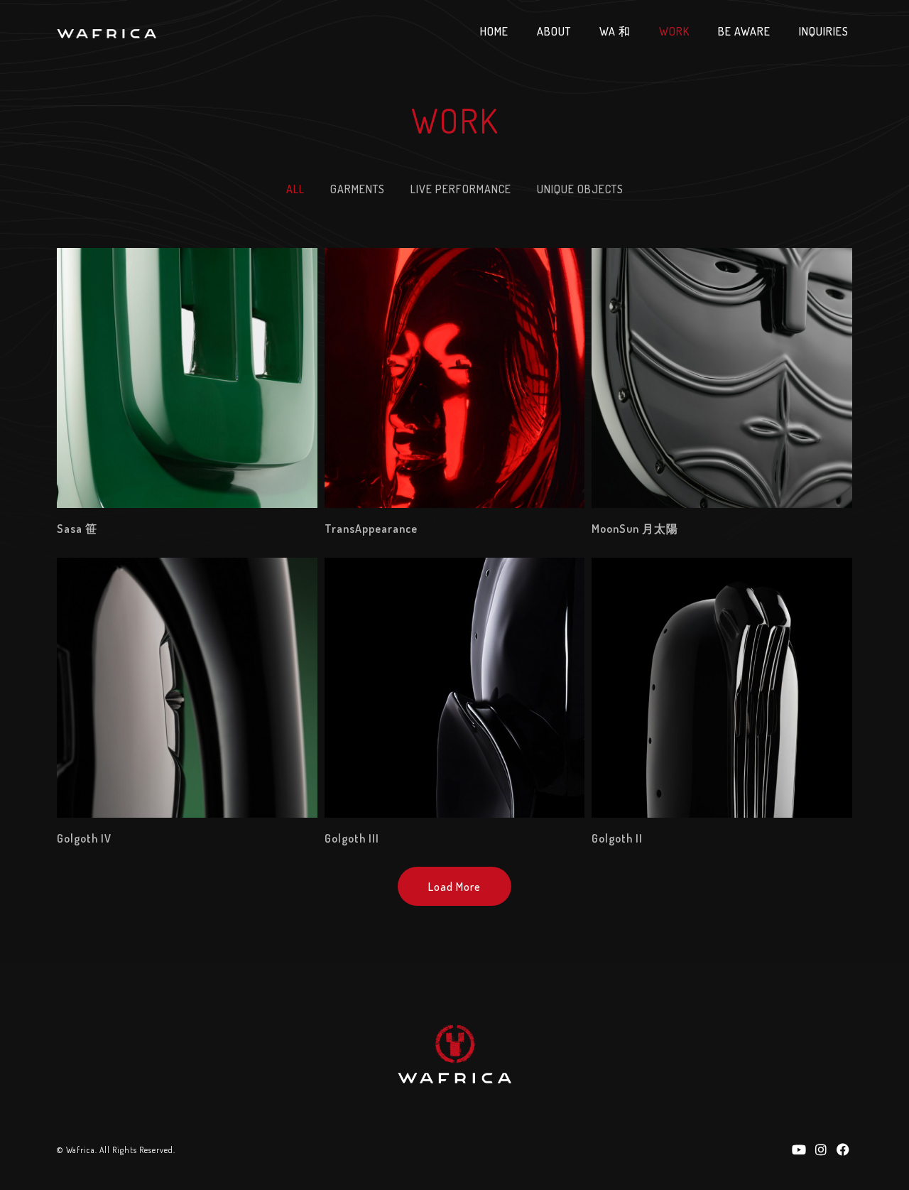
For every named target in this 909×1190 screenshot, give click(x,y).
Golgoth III (352, 838)
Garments (357, 189)
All (295, 189)
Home (494, 31)
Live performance (460, 189)
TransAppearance (371, 528)
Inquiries (824, 31)
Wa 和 (615, 31)
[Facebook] (843, 1149)
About (554, 31)
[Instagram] (821, 1149)
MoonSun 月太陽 (635, 528)
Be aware (744, 31)
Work (674, 31)
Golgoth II (617, 838)
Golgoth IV (84, 838)
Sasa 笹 (77, 528)
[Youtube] (798, 1149)
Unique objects (580, 189)
